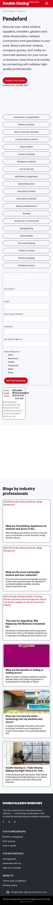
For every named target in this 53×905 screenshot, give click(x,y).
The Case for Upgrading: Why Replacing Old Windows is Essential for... (25, 623)
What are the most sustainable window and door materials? (23, 573)
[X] (15, 822)
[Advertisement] (26, 452)
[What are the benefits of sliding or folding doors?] (26, 655)
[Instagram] (9, 822)
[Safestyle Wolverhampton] (7, 393)
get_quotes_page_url (13, 339)
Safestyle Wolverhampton (20, 391)
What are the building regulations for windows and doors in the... (26, 527)
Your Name (9, 289)
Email (7, 301)
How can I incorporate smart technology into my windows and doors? (24, 719)
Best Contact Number (14, 314)
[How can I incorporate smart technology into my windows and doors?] (26, 702)
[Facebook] (3, 822)
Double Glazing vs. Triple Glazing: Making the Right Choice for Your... (25, 769)
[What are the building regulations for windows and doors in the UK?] (26, 511)
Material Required (12, 352)
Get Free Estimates (16, 380)
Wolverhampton (9, 11)
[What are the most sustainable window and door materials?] (26, 558)
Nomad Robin (28, 902)
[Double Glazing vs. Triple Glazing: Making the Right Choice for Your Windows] (26, 753)
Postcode (9, 326)
